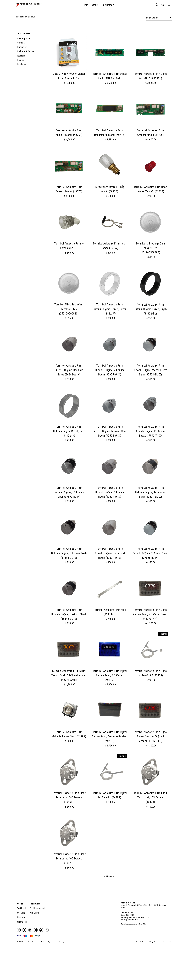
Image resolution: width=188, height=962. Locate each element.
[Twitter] (30, 930)
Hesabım (21, 917)
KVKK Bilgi (34, 913)
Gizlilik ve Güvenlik (37, 908)
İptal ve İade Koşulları (159, 942)
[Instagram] (19, 930)
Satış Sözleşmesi (141, 942)
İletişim (169, 942)
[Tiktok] (41, 930)
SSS (150, 942)
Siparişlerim (22, 922)
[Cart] (169, 4)
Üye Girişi (21, 913)
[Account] (156, 4)
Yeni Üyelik (21, 908)
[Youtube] (36, 930)
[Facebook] (24, 930)
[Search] (163, 4)
